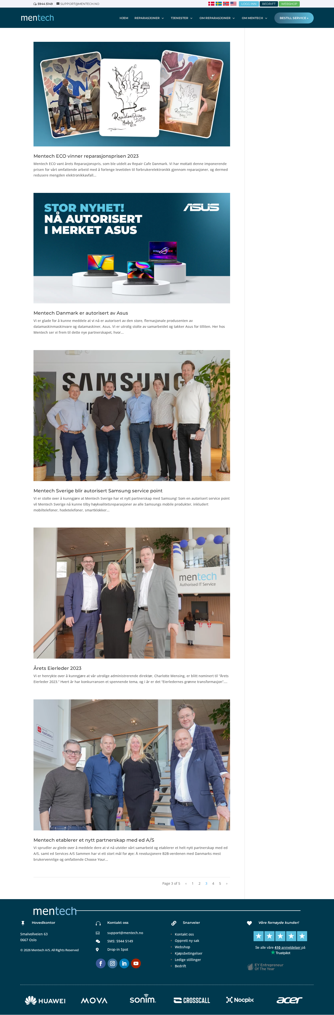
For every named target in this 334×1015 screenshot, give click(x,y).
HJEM (124, 18)
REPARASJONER (147, 18)
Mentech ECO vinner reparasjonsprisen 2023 (86, 156)
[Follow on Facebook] (101, 963)
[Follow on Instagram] (112, 963)
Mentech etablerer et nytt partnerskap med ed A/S (93, 840)
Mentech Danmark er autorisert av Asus (80, 313)
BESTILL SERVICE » (294, 18)
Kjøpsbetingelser (188, 953)
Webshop (182, 947)
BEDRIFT (269, 4)
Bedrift (180, 966)
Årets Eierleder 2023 (57, 668)
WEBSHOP (289, 4)
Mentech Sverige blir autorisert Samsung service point (98, 491)
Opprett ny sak (187, 940)
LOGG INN (248, 4)
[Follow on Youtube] (136, 963)
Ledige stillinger (188, 959)
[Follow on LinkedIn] (124, 963)
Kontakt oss (184, 934)
